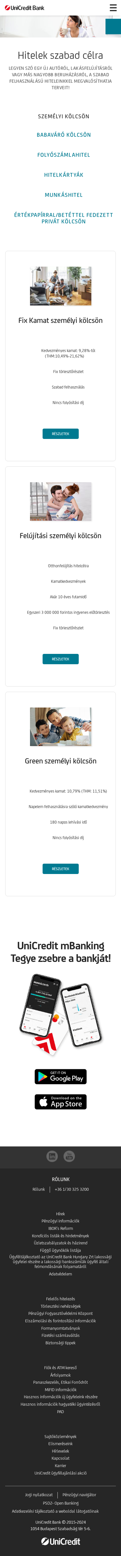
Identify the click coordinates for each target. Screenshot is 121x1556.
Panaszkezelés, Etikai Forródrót (60, 1382)
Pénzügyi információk (60, 1221)
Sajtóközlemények (60, 1436)
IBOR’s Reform (60, 1228)
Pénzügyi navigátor (79, 1494)
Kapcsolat (60, 1458)
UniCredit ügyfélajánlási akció (61, 1473)
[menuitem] (113, 30)
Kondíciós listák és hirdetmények (60, 1235)
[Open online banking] (98, 8)
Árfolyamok (60, 1375)
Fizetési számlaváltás (61, 1335)
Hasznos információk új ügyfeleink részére (60, 1396)
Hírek (60, 1213)
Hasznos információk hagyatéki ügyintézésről (60, 1404)
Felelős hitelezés (60, 1298)
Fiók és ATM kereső (60, 1367)
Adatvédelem (60, 1274)
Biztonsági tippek (60, 1342)
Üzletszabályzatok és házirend (60, 1243)
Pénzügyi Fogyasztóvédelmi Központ (60, 1313)
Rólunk (39, 1189)
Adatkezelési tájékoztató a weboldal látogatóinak (55, 1511)
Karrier (60, 1465)
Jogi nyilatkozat (39, 1494)
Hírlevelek (60, 1451)
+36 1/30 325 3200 (72, 1189)
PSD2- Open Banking (61, 1503)
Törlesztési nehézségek (61, 1306)
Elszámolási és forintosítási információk (60, 1320)
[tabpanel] (60, 574)
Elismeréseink (60, 1443)
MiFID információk (60, 1389)
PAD (60, 1411)
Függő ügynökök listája (60, 1250)
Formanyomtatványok (60, 1328)
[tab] (63, 115)
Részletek (60, 434)
